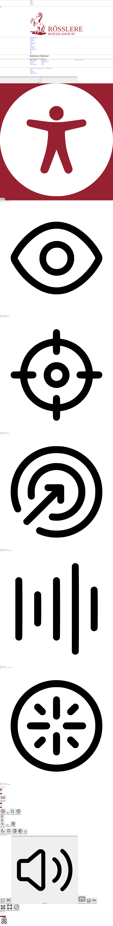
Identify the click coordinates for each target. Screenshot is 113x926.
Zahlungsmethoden (33, 64)
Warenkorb (32, 1)
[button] (78, 82)
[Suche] (30, 51)
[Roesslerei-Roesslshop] (56, 36)
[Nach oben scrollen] (0, 75)
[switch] (0, 317)
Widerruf (31, 62)
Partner (42, 62)
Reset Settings (3, 916)
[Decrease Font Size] (1, 793)
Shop (31, 0)
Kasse (31, 3)
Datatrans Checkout (39, 55)
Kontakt (42, 64)
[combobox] (39, 79)
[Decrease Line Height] (1, 807)
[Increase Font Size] (1, 789)
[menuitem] (56, 0)
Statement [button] (2, 198)
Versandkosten (32, 61)
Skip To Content (2, 911)
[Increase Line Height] (1, 803)
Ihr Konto (31, 4)
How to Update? (74, 836)
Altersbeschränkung (44, 61)
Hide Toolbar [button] (2, 199)
